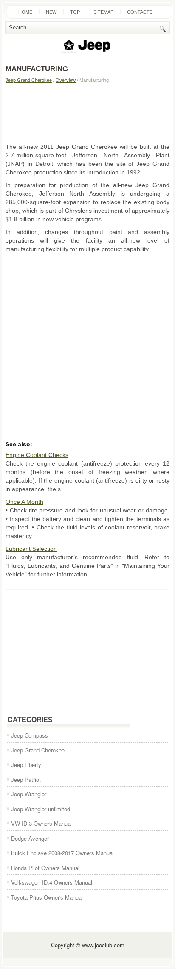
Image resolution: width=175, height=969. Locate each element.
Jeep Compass (29, 735)
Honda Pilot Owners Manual (45, 868)
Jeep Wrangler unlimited (40, 809)
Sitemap (103, 11)
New (51, 11)
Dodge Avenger (30, 838)
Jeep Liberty (26, 765)
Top (75, 11)
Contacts (139, 11)
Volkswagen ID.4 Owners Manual (51, 882)
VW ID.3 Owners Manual (41, 823)
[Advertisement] (87, 112)
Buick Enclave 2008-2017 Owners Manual (62, 853)
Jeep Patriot (26, 779)
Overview (66, 80)
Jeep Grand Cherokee (29, 80)
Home (25, 11)
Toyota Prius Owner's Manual (47, 897)
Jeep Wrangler (28, 794)
